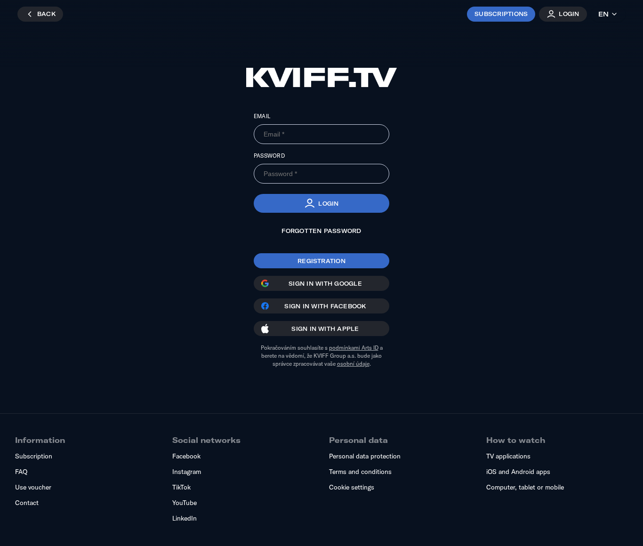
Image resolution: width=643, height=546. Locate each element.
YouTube (184, 502)
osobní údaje (353, 363)
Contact (27, 502)
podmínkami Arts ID (353, 347)
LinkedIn (184, 518)
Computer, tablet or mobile (525, 487)
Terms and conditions (360, 471)
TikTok (181, 487)
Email (262, 116)
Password (269, 155)
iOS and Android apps (518, 471)
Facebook (186, 456)
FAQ (21, 471)
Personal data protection (365, 456)
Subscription (33, 456)
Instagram (186, 471)
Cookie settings (351, 487)
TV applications (508, 456)
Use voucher (33, 487)
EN (603, 14)
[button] (321, 203)
